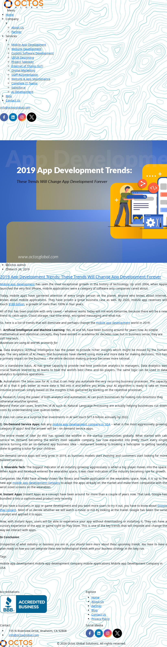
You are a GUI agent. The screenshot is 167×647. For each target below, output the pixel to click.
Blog (9, 96)
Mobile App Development (28, 45)
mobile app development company (36, 483)
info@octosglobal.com (15, 107)
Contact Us (13, 100)
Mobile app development (17, 284)
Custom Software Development (32, 53)
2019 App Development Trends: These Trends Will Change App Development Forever (80, 277)
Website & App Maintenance (30, 79)
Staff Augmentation (24, 75)
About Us (17, 27)
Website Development (26, 49)
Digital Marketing (23, 70)
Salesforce (18, 87)
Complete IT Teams (24, 83)
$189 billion (16, 304)
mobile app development (113, 323)
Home (10, 15)
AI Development (22, 92)
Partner (16, 32)
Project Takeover (22, 62)
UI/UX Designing (22, 57)
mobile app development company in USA (81, 424)
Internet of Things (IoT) (27, 66)
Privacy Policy (100, 619)
